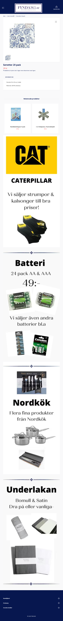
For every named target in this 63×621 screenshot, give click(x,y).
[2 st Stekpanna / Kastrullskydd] (45, 120)
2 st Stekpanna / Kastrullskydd (45, 132)
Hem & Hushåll (10, 22)
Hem (4, 22)
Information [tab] (9, 83)
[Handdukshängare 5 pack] (18, 120)
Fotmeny (6, 609)
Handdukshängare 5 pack (17, 132)
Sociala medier (7, 613)
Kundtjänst (6, 604)
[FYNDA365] (28, 11)
